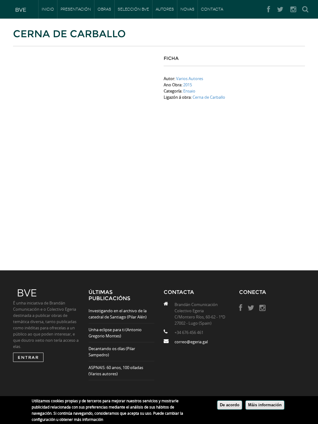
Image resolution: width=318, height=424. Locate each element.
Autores (165, 9)
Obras (104, 9)
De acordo (229, 405)
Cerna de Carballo (209, 97)
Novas (187, 9)
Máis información (265, 405)
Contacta (212, 9)
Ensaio (189, 91)
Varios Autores (189, 78)
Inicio (48, 9)
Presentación (76, 9)
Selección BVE (133, 9)
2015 (187, 85)
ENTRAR (28, 357)
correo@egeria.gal (191, 342)
